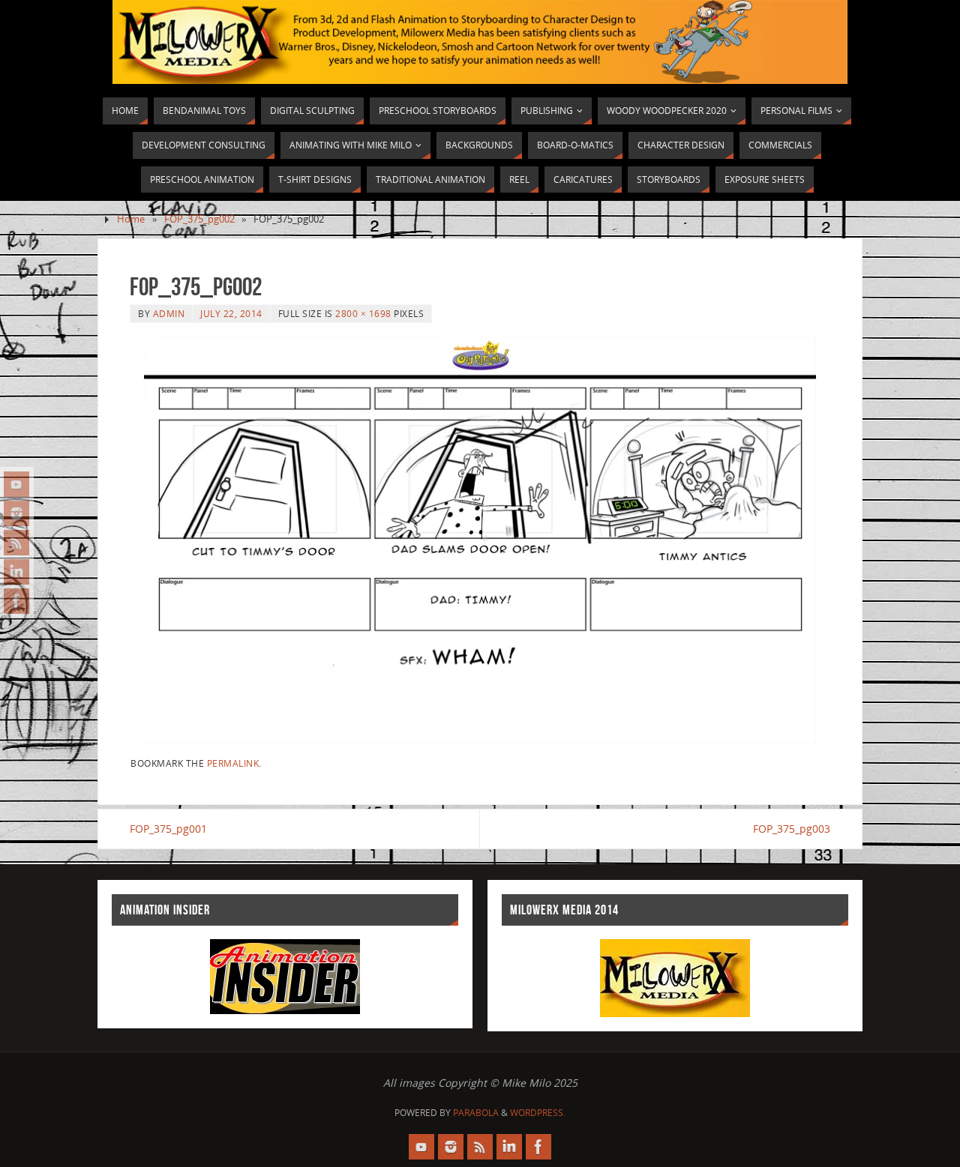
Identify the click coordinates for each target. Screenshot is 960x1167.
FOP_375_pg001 (168, 828)
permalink (233, 763)
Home (131, 219)
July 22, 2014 (231, 313)
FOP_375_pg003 (791, 828)
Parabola (476, 1112)
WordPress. (538, 1112)
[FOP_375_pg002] (480, 540)
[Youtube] (16, 484)
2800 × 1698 (363, 313)
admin (169, 313)
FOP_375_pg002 (199, 219)
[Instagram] (16, 513)
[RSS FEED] (16, 542)
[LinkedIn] (16, 572)
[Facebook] (16, 601)
